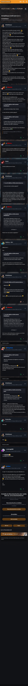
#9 (25, 308)
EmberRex (8, 419)
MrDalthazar (6, 18)
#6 (25, 207)
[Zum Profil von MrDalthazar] (3, 25)
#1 (25, 25)
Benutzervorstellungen (17, 20)
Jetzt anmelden (14, 519)
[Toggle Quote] (4, 104)
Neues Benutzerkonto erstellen (14, 509)
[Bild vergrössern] (21, 30)
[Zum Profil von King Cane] (3, 348)
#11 (25, 383)
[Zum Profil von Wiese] (3, 467)
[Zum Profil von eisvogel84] (3, 450)
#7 (25, 243)
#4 (25, 162)
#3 (25, 144)
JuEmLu (21, 282)
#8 (25, 276)
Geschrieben (13, 26)
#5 (25, 176)
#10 (25, 348)
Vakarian (21, 183)
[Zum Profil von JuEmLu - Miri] (3, 243)
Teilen (7, 525)
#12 (25, 420)
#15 (25, 467)
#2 (25, 88)
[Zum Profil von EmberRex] (3, 420)
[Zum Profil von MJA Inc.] (3, 144)
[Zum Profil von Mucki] (3, 162)
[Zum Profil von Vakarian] (3, 88)
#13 (25, 435)
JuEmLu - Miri (9, 242)
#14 (25, 450)
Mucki (6, 161)
